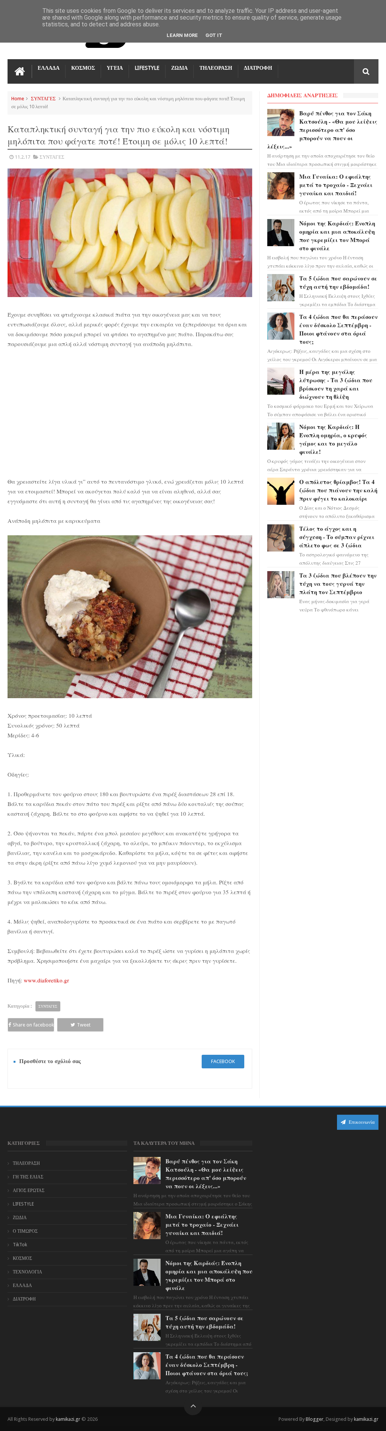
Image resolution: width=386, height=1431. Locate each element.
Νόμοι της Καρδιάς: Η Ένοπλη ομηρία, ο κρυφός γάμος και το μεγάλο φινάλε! (333, 439)
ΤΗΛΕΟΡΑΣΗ (215, 68)
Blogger (314, 1419)
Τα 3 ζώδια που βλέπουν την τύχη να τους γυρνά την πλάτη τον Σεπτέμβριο (338, 583)
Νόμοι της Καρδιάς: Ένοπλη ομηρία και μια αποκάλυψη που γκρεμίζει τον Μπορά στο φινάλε (337, 235)
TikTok (20, 1244)
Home (17, 98)
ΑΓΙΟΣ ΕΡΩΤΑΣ (28, 1190)
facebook (223, 1061)
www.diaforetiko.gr (46, 980)
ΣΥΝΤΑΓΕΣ (43, 98)
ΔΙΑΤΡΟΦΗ (258, 68)
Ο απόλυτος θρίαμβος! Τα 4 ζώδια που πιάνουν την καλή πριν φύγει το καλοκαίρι (338, 490)
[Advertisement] (130, 411)
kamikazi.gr (68, 1419)
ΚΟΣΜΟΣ (83, 68)
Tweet (83, 1025)
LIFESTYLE (147, 68)
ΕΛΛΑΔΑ (49, 68)
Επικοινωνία (361, 1122)
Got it (213, 35)
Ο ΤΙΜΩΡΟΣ (25, 1231)
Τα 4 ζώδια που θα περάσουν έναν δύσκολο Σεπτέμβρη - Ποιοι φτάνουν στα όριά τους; (338, 329)
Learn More (182, 35)
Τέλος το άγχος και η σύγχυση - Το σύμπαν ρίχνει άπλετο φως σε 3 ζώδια (336, 536)
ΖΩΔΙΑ (179, 68)
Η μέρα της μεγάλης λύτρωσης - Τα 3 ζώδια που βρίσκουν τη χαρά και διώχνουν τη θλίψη (335, 384)
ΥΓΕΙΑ (115, 68)
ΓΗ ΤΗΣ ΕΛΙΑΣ (28, 1177)
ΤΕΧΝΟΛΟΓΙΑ (27, 1272)
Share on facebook (33, 1025)
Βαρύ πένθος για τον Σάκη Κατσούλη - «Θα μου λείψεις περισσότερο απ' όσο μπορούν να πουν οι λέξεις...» (322, 129)
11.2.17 (22, 157)
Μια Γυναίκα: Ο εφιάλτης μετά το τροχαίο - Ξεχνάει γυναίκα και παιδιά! (335, 184)
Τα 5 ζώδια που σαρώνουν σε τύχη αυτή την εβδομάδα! (338, 282)
